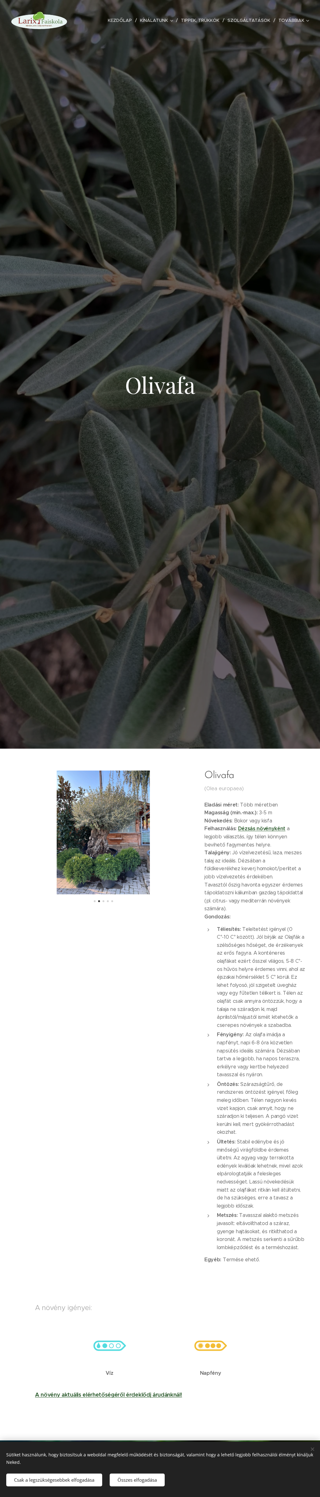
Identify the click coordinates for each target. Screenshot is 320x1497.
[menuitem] (121, 20)
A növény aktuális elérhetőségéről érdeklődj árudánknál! (108, 1394)
